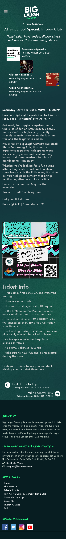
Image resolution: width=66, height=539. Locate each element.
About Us (9, 501)
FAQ (6, 508)
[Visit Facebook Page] (5, 526)
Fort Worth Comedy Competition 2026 (25, 493)
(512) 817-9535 (14, 463)
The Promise (10, 486)
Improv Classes (12, 504)
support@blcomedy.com (19, 466)
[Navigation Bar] (5, 11)
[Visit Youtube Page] (30, 526)
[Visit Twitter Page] (13, 526)
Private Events (11, 490)
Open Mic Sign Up (14, 497)
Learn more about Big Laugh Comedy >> (28, 446)
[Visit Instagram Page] (22, 526)
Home (7, 483)
